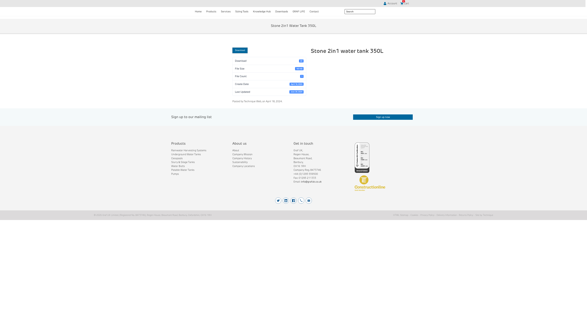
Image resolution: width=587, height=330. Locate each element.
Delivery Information (447, 215)
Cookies (414, 215)
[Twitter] (278, 201)
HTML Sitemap (400, 215)
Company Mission (242, 154)
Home (198, 11)
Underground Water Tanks (186, 154)
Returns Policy (466, 215)
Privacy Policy (427, 215)
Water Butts (178, 166)
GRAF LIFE (299, 11)
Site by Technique (484, 215)
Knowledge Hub (262, 11)
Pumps (175, 173)
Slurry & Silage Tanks (183, 162)
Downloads (281, 11)
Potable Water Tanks (182, 170)
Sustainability (240, 162)
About (235, 150)
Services (226, 11)
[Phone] (301, 201)
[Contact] (309, 201)
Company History (242, 158)
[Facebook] (293, 201)
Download (240, 50)
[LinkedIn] (286, 201)
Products (211, 11)
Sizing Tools (241, 11)
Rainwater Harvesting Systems (188, 150)
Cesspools (177, 158)
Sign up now (383, 117)
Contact (314, 11)
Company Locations (243, 166)
